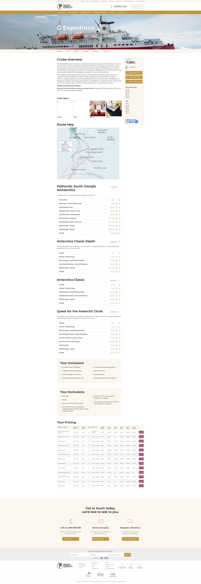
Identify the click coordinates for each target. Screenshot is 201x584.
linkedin (105, 558)
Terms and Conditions (111, 581)
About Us (94, 564)
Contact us (67, 539)
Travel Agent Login (109, 564)
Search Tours (140, 1)
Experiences (95, 562)
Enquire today (137, 6)
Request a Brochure (135, 81)
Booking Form (95, 568)
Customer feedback (110, 568)
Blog (88, 1)
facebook (101, 558)
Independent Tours (86, 12)
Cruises (113, 12)
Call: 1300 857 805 (134, 77)
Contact (111, 1)
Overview (59, 51)
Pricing (105, 51)
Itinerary (76, 51)
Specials (121, 12)
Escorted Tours (73, 12)
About (82, 1)
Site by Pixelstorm (121, 581)
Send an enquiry (99, 539)
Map (68, 51)
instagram (107, 558)
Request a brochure (130, 539)
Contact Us (107, 566)
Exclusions (96, 51)
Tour (62, 45)
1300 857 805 (120, 6)
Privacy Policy (102, 581)
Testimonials (103, 1)
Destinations (61, 12)
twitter (103, 558)
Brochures (119, 1)
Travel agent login (129, 1)
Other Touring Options (101, 12)
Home (58, 45)
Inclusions (85, 51)
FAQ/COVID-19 (95, 1)
